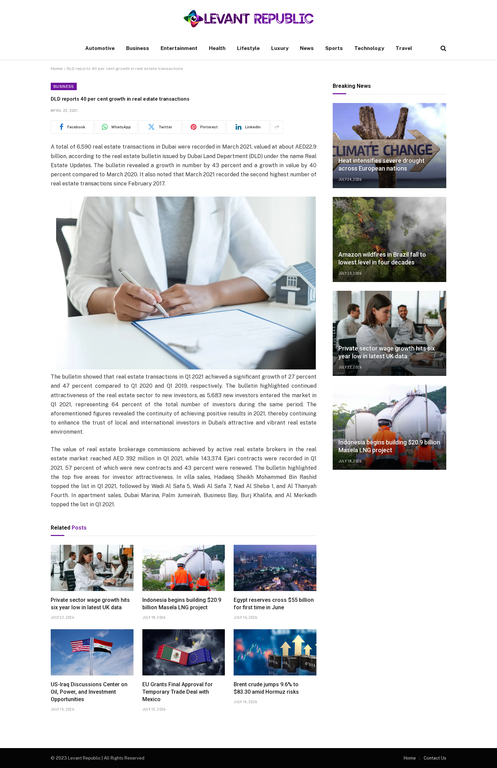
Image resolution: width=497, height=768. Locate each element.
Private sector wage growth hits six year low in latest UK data (90, 604)
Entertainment (179, 48)
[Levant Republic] (248, 18)
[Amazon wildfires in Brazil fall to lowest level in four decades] (389, 239)
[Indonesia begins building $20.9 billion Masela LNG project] (183, 568)
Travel (404, 48)
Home (57, 68)
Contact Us (435, 758)
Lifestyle (248, 48)
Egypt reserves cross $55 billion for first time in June (274, 604)
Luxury (279, 48)
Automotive (100, 48)
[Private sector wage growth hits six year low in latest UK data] (92, 568)
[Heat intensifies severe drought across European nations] (389, 145)
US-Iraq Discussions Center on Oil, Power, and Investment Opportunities (89, 691)
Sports (334, 48)
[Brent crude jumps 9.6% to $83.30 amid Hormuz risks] (275, 652)
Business (137, 48)
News (307, 48)
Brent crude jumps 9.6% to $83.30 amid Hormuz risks (266, 688)
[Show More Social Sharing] (276, 127)
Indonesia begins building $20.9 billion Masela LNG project (181, 604)
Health (217, 48)
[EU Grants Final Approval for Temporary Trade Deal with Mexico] (183, 652)
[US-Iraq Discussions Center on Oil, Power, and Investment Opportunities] (92, 652)
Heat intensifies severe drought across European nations (381, 164)
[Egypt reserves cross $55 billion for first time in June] (275, 568)
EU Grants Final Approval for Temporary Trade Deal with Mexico (177, 691)
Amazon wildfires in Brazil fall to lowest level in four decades (382, 258)
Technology (369, 48)
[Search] (442, 48)
